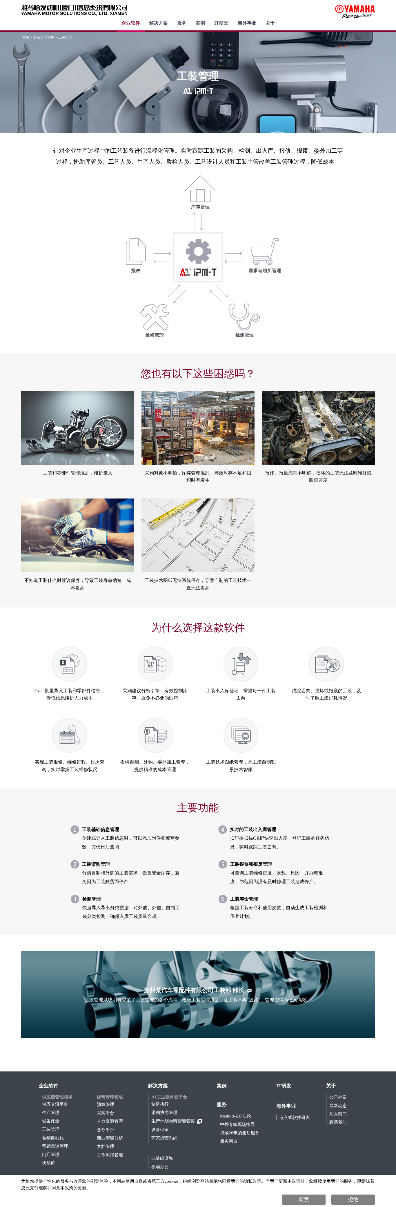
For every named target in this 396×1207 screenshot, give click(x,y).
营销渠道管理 (55, 1146)
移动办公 (160, 1167)
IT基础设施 (162, 1158)
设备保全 (50, 1121)
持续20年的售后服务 (239, 1133)
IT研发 (221, 23)
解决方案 (158, 23)
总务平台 (105, 1130)
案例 (200, 23)
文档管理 (105, 1146)
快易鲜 (48, 1163)
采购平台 (105, 1113)
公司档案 (338, 1097)
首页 (25, 37)
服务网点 (228, 1141)
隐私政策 (252, 1181)
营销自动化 (53, 1138)
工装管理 (50, 1129)
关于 (270, 23)
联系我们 (338, 1122)
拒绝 (353, 1199)
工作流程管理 (110, 1155)
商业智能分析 (110, 1138)
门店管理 (50, 1155)
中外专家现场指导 (237, 1124)
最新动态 (338, 1106)
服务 (181, 23)
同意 (304, 1199)
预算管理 (105, 1104)
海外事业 (247, 23)
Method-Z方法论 (235, 1116)
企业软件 (130, 23)
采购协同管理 (164, 1113)
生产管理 (50, 1113)
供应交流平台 (55, 1104)
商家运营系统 (164, 1138)
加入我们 (338, 1114)
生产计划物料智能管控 (173, 1121)
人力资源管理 (110, 1121)
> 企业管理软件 (42, 37)
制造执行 (160, 1104)
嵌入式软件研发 (294, 1117)
